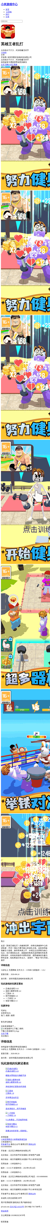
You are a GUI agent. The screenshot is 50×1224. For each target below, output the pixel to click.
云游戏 (9, 12)
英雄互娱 (23, 1139)
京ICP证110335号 (17, 1207)
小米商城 (16, 1139)
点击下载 (4, 1034)
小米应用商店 (6, 1139)
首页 (7, 9)
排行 (7, 14)
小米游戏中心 (9, 4)
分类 (7, 17)
